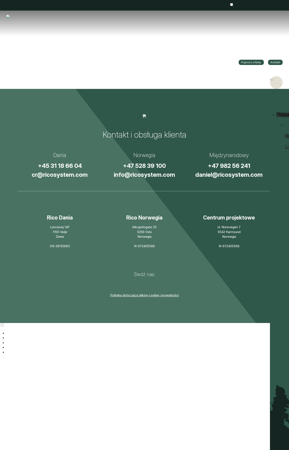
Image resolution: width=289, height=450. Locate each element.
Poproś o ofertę (251, 62)
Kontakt (275, 62)
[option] (234, 40)
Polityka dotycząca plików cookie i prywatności (144, 295)
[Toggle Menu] (271, 79)
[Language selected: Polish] (144, 339)
